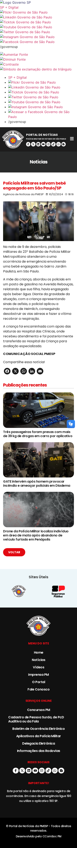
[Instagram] (48, 144)
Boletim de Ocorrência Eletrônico (38, 728)
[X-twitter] (33, 144)
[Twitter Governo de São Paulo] (42, 97)
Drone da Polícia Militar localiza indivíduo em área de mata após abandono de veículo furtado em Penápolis (36, 535)
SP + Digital (9, 7)
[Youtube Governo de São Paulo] (42, 102)
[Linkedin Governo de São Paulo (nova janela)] (38, 17)
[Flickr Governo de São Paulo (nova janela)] (38, 12)
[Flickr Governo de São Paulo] (42, 82)
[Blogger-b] (63, 144)
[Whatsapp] (58, 144)
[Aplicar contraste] (38, 64)
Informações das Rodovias (38, 750)
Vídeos (38, 667)
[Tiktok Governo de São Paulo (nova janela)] (38, 22)
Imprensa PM (38, 674)
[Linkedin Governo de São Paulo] (42, 87)
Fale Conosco (38, 689)
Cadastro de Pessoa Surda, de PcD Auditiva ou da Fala (36, 719)
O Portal (38, 682)
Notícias (38, 660)
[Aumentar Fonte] (38, 54)
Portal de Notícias (42, 135)
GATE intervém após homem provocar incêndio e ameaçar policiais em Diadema (36, 483)
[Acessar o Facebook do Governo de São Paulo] (42, 114)
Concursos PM (38, 709)
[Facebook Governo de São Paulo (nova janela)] (38, 41)
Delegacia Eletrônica (38, 743)
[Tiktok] (53, 144)
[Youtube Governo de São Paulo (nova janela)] (38, 27)
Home (38, 652)
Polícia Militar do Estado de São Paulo (46, 139)
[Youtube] (43, 144)
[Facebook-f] (28, 144)
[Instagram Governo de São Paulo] (38, 36)
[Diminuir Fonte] (38, 59)
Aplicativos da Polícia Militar (38, 736)
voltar (14, 552)
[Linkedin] (38, 144)
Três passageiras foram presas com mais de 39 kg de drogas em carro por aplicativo (37, 434)
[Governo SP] (38, 2)
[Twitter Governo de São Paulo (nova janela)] (38, 31)
